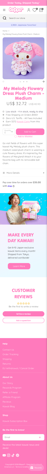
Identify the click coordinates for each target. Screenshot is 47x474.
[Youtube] (4, 455)
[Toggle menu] (4, 10)
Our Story (8, 383)
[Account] (28, 9)
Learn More (19, 266)
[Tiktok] (13, 455)
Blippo (21, 464)
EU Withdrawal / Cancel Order (18, 368)
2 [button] (23, 81)
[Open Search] (4, 18)
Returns (7, 363)
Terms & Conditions (23, 467)
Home (5, 31)
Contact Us (8, 349)
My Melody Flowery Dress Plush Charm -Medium (21, 34)
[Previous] (3, 81)
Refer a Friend (10, 392)
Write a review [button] (23, 314)
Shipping (7, 359)
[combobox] (20, 18)
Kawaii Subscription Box (15, 421)
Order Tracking (10, 354)
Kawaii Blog (9, 406)
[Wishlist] (34, 10)
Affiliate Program (11, 397)
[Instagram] (8, 455)
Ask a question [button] (23, 320)
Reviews (7, 401)
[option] (24, 25)
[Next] (43, 81)
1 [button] (20, 81)
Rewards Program (12, 387)
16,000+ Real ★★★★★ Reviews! (24, 25)
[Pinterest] (17, 455)
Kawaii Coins (23, 121)
